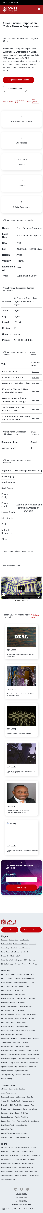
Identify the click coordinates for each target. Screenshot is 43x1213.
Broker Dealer (6, 990)
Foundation (5, 1022)
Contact (17, 964)
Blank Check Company (9, 986)
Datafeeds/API (6, 944)
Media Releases (7, 964)
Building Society (18, 990)
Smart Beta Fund (7, 1129)
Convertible (5, 1101)
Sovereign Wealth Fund (29, 1062)
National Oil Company (22, 1046)
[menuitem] (5, 941)
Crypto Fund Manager (9, 1006)
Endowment (5, 1010)
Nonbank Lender (25, 1050)
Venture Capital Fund (21, 1137)
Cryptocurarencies (28, 1101)
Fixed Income (24, 1105)
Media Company (7, 1046)
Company (31, 998)
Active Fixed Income (8, 1093)
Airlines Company (28, 978)
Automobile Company (21, 982)
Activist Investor (16, 974)
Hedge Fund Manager (27, 1030)
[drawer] (39, 9)
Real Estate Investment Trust (29, 1058)
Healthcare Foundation (9, 1030)
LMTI (25, 960)
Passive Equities (7, 1117)
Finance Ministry (7, 1018)
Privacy (35, 964)
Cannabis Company (8, 998)
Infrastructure (17, 1109)
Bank (33, 982)
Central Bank (21, 998)
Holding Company (7, 1034)
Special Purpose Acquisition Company (14, 1133)
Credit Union (21, 1002)
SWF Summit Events (9, 2)
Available (35, 372)
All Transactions (7, 1089)
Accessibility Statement (21, 1204)
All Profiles (5, 974)
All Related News (35, 616)
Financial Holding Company (25, 1018)
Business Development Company (13, 994)
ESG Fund (14, 1105)
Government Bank (7, 1026)
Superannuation (7, 1071)
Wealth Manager (7, 1079)
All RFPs (4, 1147)
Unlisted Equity (6, 1137)
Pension (35, 1050)
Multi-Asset (25, 1113)
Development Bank (25, 1006)
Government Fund (22, 1026)
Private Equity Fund (8, 1121)
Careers (32, 960)
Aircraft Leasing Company (10, 978)
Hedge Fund (5, 1109)
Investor (36, 1038)
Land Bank (16, 1042)
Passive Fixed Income (22, 1117)
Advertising (33, 944)
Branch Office (24, 986)
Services (4, 940)
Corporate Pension (8, 1002)
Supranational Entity (21, 1071)
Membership (24, 940)
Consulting (5, 948)
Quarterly (14, 948)
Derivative (4, 1105)
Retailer (4, 1062)
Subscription (13, 940)
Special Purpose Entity (9, 1066)
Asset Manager (6, 982)
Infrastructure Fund (30, 1109)
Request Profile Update (18, 80)
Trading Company (7, 1075)
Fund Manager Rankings (10, 952)
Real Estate (35, 1121)
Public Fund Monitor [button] (31, 930)
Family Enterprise (7, 1014)
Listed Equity (14, 1113)
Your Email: (10, 875)
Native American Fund (9, 1050)
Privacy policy (21, 1194)
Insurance (19, 1034)
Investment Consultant (9, 1038)
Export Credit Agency (18, 1010)
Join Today (21, 888)
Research (4, 956)
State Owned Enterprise (27, 1066)
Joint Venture (6, 1042)
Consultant (30, 1097)
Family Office (20, 1014)
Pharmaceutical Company (17, 1054)
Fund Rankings (24, 948)
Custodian (4, 1155)
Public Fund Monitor (20, 944)
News (29, 952)
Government (21, 1022)
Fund (13, 1022)
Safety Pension (14, 1062)
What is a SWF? (15, 956)
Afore (33, 974)
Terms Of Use (21, 1197)
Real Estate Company (9, 1058)
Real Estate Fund (7, 1125)
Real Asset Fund (23, 1121)
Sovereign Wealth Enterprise (11, 960)
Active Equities (19, 1089)
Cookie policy (21, 1201)
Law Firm (25, 1042)
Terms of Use (26, 964)
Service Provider (21, 1125)
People (3, 1054)
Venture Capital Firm (23, 1075)
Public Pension (33, 1054)
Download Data (15, 89)
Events (23, 952)
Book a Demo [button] (10, 930)
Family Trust (31, 1014)
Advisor (26, 974)
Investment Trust (25, 1038)
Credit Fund (15, 1101)
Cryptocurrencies (27, 1151)
